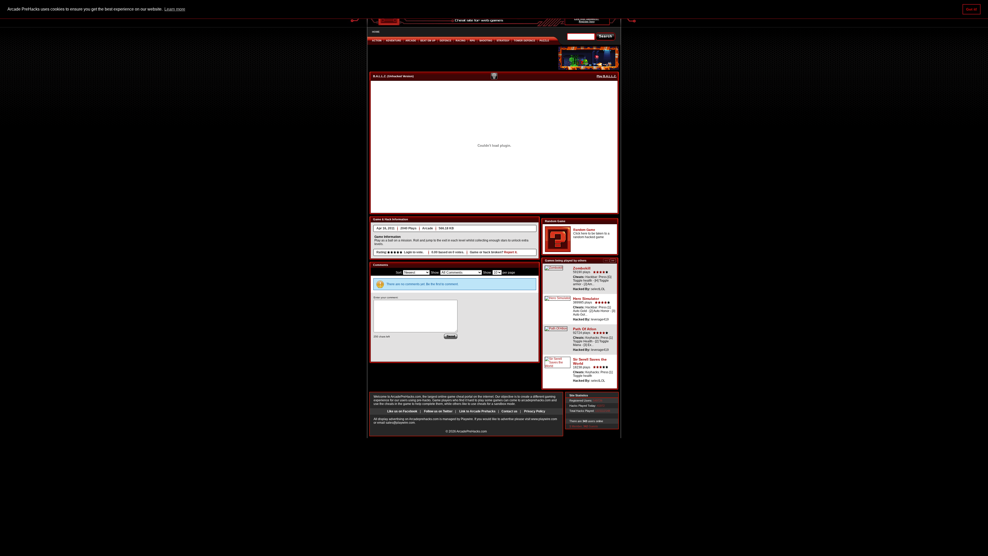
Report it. (510, 252)
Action (377, 40)
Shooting (485, 40)
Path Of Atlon (584, 329)
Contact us (509, 411)
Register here (587, 21)
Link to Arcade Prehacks (477, 411)
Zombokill (581, 268)
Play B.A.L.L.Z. (606, 76)
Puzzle (544, 40)
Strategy (503, 40)
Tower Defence (524, 40)
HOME (376, 31)
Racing (460, 40)
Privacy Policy (534, 411)
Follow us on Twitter (438, 411)
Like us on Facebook (402, 411)
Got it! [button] (971, 9)
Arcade (410, 40)
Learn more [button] (174, 9)
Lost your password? (586, 19)
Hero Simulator (586, 299)
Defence (445, 40)
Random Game (584, 230)
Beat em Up (427, 40)
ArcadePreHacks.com (471, 431)
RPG (472, 40)
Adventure (393, 40)
